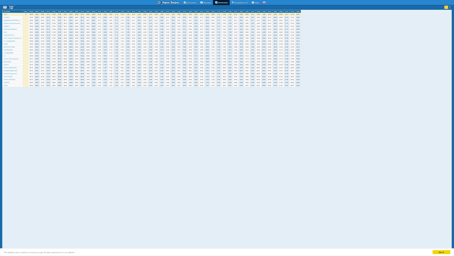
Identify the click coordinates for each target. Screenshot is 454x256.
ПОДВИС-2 (7, 26)
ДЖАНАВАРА (7, 62)
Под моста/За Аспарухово (11, 59)
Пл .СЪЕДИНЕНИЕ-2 (9, 41)
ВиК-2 (5, 32)
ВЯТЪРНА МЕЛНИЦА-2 (10, 29)
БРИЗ (5, 14)
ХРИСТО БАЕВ (8, 76)
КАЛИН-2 (6, 65)
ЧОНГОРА (6, 82)
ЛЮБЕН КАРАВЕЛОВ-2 (10, 68)
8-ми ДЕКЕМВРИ (8, 53)
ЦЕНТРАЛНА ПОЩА (9, 47)
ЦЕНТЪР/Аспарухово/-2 (10, 73)
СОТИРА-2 (7, 17)
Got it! (441, 252)
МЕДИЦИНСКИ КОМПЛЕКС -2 (12, 20)
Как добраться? (241, 2)
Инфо (257, 2)
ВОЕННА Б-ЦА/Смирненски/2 (12, 23)
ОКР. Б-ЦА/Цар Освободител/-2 (13, 38)
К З (4, 56)
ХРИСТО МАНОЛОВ (9, 79)
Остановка (192, 2)
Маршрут (207, 2)
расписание (223, 2)
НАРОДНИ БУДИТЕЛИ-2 (10, 70)
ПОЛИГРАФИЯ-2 (8, 50)
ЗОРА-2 (6, 85)
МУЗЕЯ (6, 44)
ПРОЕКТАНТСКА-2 (9, 35)
